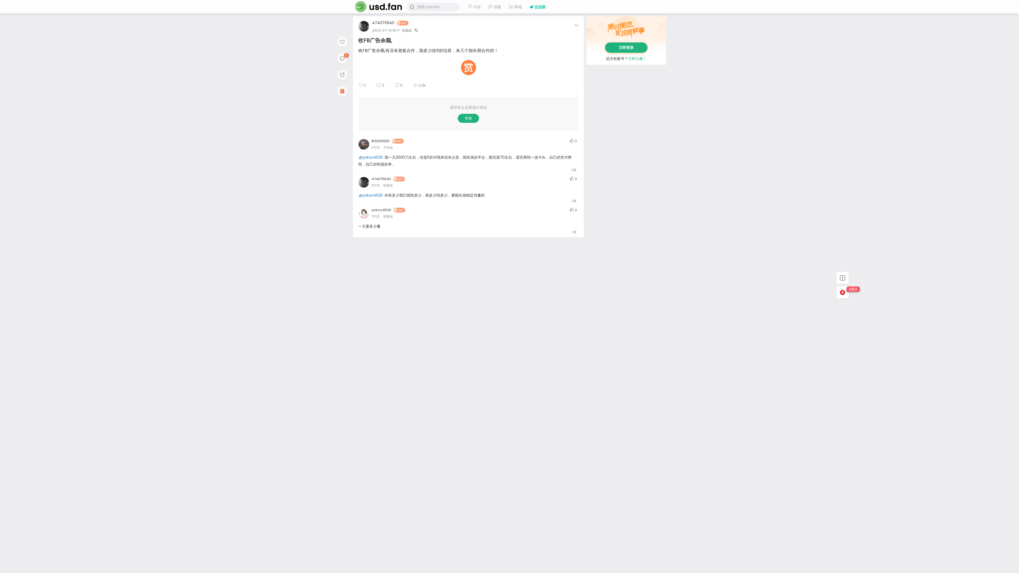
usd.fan (376, 6)
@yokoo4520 (371, 157)
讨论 (476, 7)
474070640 (383, 23)
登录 (468, 118)
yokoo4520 (381, 209)
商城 (517, 7)
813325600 (381, 141)
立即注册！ (637, 58)
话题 (497, 7)
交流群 (539, 7)
